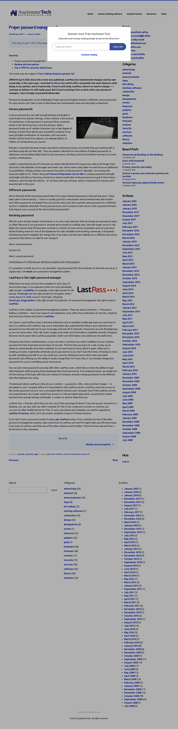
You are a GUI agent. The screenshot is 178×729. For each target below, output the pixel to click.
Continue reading (89, 55)
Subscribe (118, 46)
